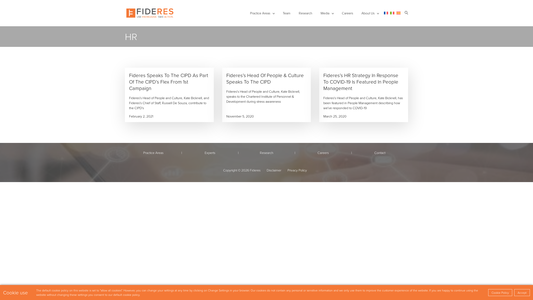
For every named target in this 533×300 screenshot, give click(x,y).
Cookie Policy (500, 293)
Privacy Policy (297, 170)
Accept (522, 293)
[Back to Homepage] (150, 13)
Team (286, 13)
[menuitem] (386, 13)
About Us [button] (368, 13)
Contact (379, 152)
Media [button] (325, 13)
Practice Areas (260, 13)
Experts (210, 152)
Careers (347, 13)
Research (305, 13)
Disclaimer (274, 170)
